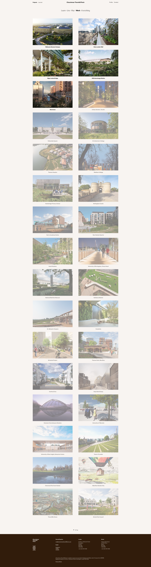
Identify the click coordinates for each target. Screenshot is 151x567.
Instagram (58, 547)
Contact (116, 2)
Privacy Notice (59, 561)
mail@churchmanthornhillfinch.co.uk (63, 541)
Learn (63, 10)
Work (78, 10)
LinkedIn (57, 549)
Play (72, 10)
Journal (40, 2)
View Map (80, 546)
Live (68, 10)
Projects (35, 2)
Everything (85, 10)
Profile (111, 2)
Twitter (57, 548)
